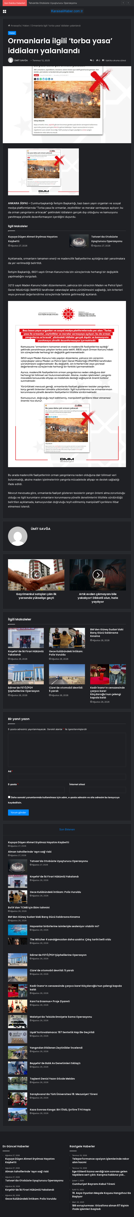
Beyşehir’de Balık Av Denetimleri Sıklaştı (55, 1063)
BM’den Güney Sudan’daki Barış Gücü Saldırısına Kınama (106, 633)
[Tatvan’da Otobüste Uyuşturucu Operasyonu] (79, 240)
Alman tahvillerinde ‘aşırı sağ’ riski (29, 851)
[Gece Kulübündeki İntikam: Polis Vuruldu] (67, 638)
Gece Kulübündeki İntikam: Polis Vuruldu (66, 653)
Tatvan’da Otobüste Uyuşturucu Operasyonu (53, 3)
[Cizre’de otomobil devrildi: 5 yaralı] (67, 674)
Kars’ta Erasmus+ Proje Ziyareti (50, 1001)
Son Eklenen (67, 829)
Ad (10, 771)
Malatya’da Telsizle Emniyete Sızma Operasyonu (61, 1017)
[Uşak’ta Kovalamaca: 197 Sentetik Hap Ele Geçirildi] (17, 1037)
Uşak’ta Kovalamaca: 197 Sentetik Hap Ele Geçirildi (62, 1032)
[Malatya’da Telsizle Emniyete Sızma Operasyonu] (17, 1021)
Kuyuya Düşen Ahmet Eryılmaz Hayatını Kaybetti (38, 842)
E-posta (13, 784)
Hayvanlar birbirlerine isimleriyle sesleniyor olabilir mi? (64, 926)
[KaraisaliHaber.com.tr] (67, 11)
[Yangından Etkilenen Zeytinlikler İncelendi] (17, 1052)
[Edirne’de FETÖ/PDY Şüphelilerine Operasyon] (26, 674)
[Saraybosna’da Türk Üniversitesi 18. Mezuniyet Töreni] (17, 1098)
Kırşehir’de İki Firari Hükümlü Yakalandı (26, 653)
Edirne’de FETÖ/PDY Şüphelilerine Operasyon (23, 689)
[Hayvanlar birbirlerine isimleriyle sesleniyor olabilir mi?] (17, 930)
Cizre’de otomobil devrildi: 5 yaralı (66, 689)
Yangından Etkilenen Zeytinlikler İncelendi (56, 1047)
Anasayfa (15, 25)
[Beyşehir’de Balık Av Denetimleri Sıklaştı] (17, 1067)
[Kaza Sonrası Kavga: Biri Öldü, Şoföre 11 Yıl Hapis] (17, 1114)
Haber (26, 25)
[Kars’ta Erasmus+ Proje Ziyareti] (17, 1006)
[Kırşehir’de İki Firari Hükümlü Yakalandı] (26, 638)
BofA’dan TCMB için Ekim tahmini (29, 907)
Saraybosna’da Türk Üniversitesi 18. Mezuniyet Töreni (64, 1094)
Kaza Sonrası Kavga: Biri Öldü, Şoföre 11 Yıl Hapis (60, 1109)
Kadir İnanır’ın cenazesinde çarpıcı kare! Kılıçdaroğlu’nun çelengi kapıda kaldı (107, 692)
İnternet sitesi (77, 784)
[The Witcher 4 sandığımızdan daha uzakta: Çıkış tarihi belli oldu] (17, 944)
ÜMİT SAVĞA (21, 60)
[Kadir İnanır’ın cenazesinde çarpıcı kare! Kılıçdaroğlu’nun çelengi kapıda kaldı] (108, 674)
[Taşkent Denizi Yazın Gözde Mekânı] (17, 1083)
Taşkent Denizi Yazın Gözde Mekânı (52, 1078)
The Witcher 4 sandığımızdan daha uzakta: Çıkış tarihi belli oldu (70, 939)
